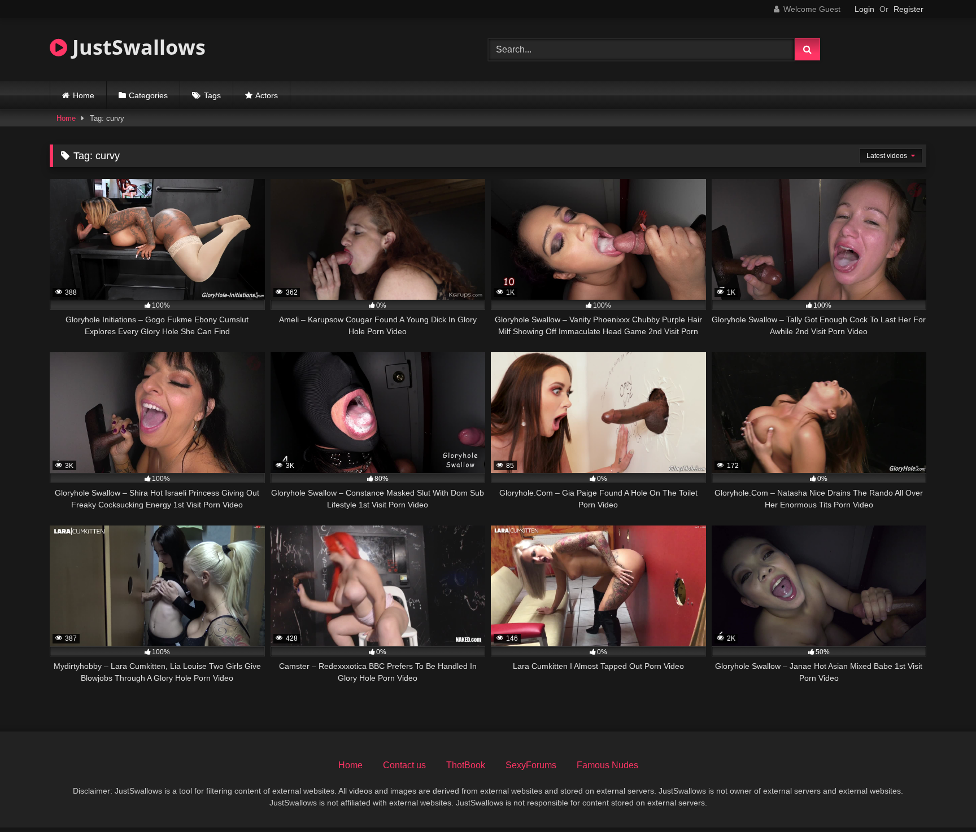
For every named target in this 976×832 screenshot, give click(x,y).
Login (864, 9)
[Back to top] (941, 798)
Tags (212, 95)
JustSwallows (136, 47)
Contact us (404, 765)
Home (83, 95)
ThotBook (465, 765)
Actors (266, 95)
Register (908, 9)
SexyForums (531, 765)
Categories (148, 95)
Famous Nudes (607, 765)
